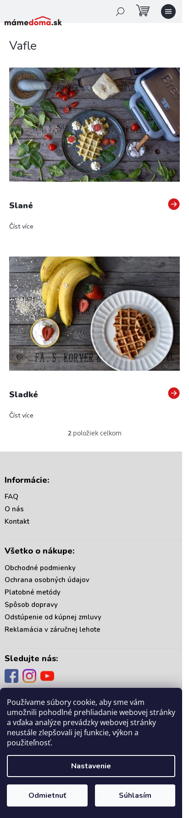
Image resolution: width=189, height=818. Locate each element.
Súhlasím (135, 795)
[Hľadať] (120, 11)
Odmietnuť (47, 795)
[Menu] (168, 11)
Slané (21, 205)
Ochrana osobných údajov (47, 579)
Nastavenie (91, 766)
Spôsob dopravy (31, 604)
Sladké (23, 394)
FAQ (11, 496)
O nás (14, 509)
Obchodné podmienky (40, 567)
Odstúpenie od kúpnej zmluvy (53, 617)
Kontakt (17, 521)
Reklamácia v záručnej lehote (52, 629)
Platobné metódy (33, 592)
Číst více (21, 226)
